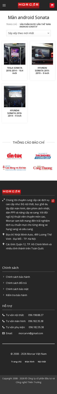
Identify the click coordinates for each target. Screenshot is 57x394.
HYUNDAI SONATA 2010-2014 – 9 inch (14, 113)
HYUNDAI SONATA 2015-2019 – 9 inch (42, 70)
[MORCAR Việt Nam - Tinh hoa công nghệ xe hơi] (28, 5)
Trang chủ (11, 24)
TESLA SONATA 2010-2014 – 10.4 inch (14, 70)
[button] (4, 5)
